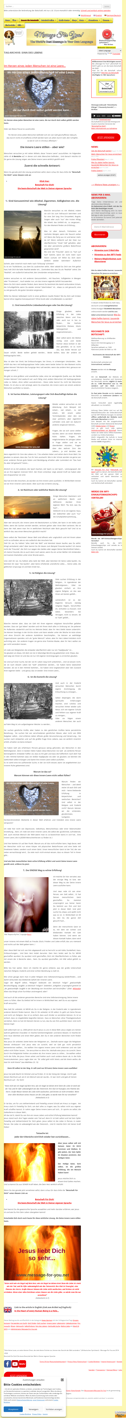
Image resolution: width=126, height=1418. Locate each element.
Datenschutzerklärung (24, 1400)
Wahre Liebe (65, 1326)
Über (14, 20)
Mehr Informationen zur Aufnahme (104, 128)
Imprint (45, 1414)
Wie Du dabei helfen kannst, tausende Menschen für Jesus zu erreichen (104, 164)
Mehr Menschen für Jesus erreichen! (106, 154)
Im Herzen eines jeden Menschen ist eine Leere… (35, 66)
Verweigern (33, 1409)
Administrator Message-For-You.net (24, 1329)
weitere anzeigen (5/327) (107, 175)
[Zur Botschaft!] (106, 466)
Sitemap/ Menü (112, 1370)
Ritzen (13, 1326)
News (81, 20)
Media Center (64, 20)
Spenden (92, 1370)
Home (7, 20)
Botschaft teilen (47, 20)
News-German (47, 1320)
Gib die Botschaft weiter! (101, 151)
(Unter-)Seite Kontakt (73, 1391)
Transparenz (100, 1370)
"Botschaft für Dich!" (98, 126)
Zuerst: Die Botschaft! (30, 20)
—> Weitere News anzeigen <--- (105, 184)
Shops (74, 20)
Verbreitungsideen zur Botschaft (103, 430)
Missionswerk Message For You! (95, 1391)
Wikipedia (76, 988)
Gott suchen (41, 1323)
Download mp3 (104, 119)
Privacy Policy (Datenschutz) (77, 1362)
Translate (116, 54)
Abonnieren (93, 20)
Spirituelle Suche (54, 1326)
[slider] (118, 115)
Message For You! (102, 470)
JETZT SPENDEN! (105, 137)
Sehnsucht (20, 1326)
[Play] (94, 116)
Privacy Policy (36, 1414)
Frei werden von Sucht (19, 1323)
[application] (106, 115)
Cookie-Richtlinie (25, 1414)
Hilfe (19, 25)
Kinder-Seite (10, 25)
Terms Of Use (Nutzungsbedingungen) (53, 1362)
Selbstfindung (29, 1326)
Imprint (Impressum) (108, 1362)
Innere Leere (51, 1323)
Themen (106, 20)
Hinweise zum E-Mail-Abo (106, 250)
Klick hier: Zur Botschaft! (110, 73)
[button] (62, 1380)
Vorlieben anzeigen (54, 1409)
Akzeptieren (13, 1409)
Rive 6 (29, 934)
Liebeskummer (71, 1323)
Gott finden (32, 1323)
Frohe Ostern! (97, 170)
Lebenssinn (61, 1323)
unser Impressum (39, 1400)
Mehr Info (95, 552)
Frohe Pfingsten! (98, 159)
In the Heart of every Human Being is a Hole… (36, 1310)
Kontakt (119, 1362)
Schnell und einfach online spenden (96, 10)
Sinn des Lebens (41, 1326)
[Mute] (113, 116)
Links (120, 1370)
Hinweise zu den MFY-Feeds (107, 254)
